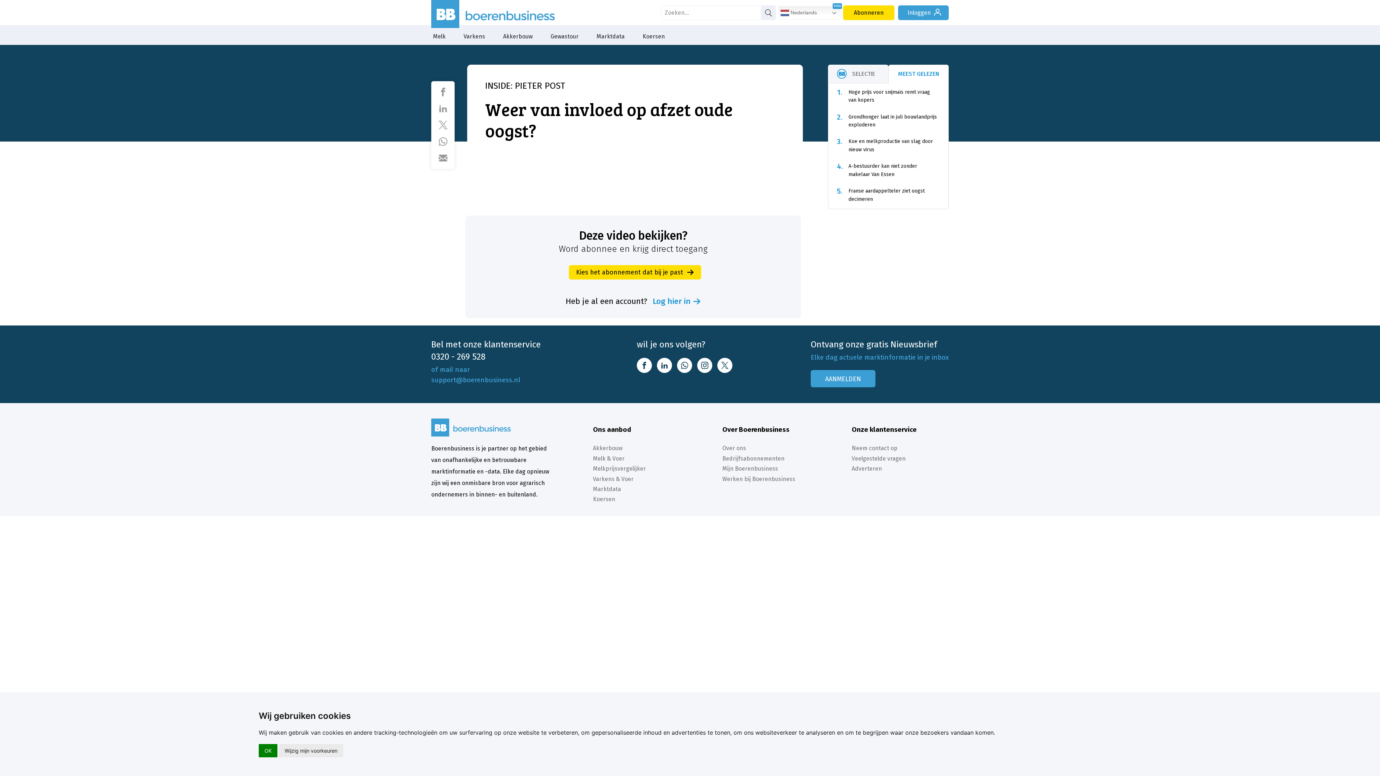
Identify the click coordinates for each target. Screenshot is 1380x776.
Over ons (734, 448)
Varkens (474, 36)
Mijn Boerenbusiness (750, 468)
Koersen (654, 36)
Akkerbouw (518, 36)
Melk (439, 36)
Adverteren (867, 468)
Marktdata (611, 36)
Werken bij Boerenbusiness (758, 479)
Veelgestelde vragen (879, 458)
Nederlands (803, 12)
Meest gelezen (918, 73)
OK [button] (268, 751)
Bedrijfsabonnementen (753, 458)
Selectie (863, 73)
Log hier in (672, 301)
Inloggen (919, 12)
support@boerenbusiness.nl (475, 380)
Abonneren (869, 12)
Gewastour (565, 36)
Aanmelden (843, 379)
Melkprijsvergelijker (619, 468)
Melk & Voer (609, 458)
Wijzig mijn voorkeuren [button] (311, 751)
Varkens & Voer (613, 479)
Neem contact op (874, 448)
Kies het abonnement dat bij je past (629, 272)
